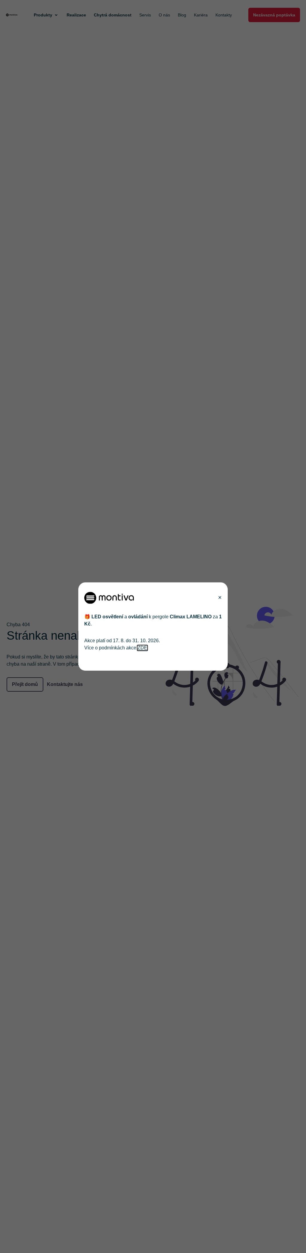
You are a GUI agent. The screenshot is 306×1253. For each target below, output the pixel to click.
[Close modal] (220, 597)
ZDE (142, 647)
